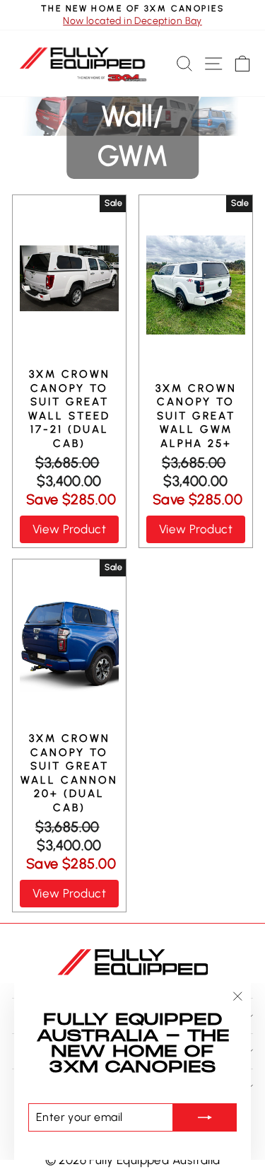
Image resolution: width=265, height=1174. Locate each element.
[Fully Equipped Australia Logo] (132, 960)
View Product (69, 529)
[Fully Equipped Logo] (82, 63)
